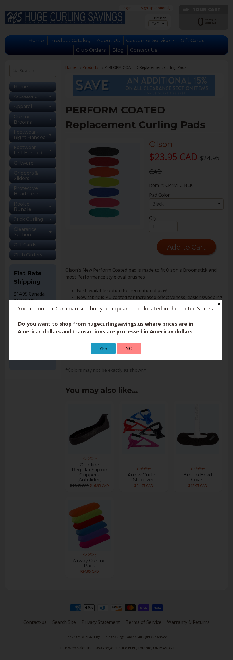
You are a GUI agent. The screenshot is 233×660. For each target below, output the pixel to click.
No (128, 348)
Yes (103, 348)
